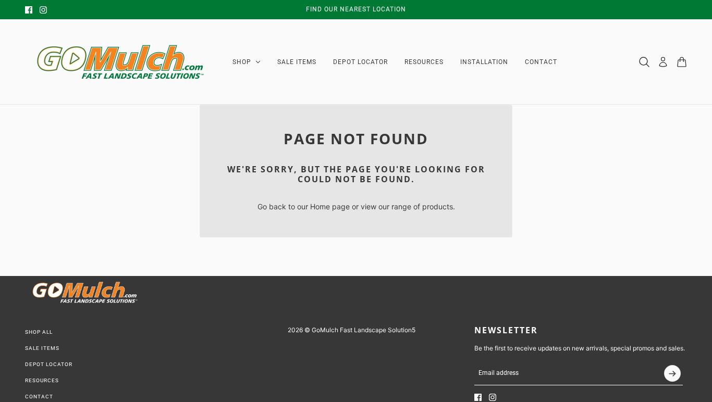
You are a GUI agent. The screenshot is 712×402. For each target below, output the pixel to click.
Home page (330, 206)
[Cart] (682, 62)
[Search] (644, 62)
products (437, 206)
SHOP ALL (39, 332)
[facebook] (28, 10)
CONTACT (39, 396)
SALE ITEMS (42, 348)
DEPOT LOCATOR (48, 364)
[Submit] (672, 373)
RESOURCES (42, 380)
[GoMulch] (120, 62)
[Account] (663, 62)
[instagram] (43, 10)
